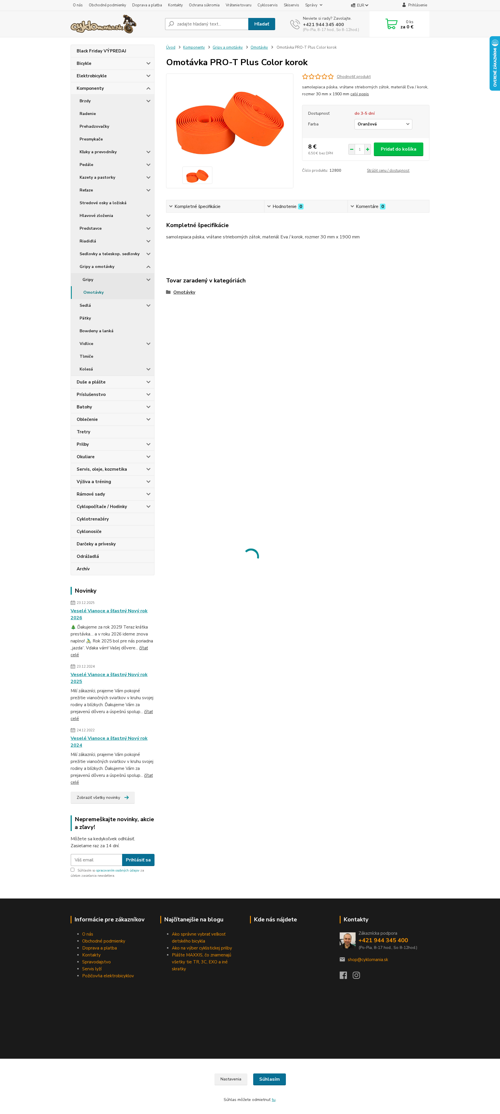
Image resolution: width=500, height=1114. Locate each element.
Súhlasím (269, 1079)
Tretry (83, 432)
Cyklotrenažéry (93, 519)
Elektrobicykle (92, 76)
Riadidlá (88, 241)
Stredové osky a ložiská (103, 203)
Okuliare (86, 457)
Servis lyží (92, 969)
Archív (83, 569)
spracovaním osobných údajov (117, 870)
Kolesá (86, 369)
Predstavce (91, 228)
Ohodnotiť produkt (354, 76)
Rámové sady (91, 494)
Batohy (84, 407)
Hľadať (261, 24)
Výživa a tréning (94, 482)
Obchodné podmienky (107, 5)
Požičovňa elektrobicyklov (108, 976)
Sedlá (85, 305)
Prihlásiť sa (138, 860)
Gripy (87, 279)
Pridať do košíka (398, 149)
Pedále (86, 164)
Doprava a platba (147, 5)
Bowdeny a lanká (96, 331)
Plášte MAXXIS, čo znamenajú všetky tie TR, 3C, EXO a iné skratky (201, 962)
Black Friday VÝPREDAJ (101, 51)
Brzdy (85, 101)
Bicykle (84, 63)
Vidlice (86, 343)
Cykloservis (268, 5)
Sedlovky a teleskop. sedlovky (109, 254)
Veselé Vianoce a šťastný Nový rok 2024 (109, 741)
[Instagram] (359, 977)
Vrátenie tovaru (238, 5)
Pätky (85, 318)
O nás (78, 5)
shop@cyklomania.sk (368, 960)
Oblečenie (87, 419)
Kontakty (175, 5)
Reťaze (86, 190)
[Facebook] (346, 977)
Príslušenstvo (91, 394)
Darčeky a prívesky (96, 544)
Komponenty (90, 88)
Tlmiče (86, 356)
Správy (311, 5)
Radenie (88, 113)
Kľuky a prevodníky (98, 152)
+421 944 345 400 (323, 24)
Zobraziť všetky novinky (98, 797)
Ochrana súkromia (204, 5)
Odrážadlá (88, 556)
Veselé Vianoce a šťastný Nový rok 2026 (109, 614)
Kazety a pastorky (97, 177)
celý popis (359, 94)
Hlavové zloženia (96, 215)
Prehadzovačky (94, 126)
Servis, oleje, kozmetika (102, 469)
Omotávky (93, 292)
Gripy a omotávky (97, 266)
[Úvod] (115, 24)
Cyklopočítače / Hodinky (102, 506)
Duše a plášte (91, 382)
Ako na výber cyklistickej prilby (202, 948)
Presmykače (91, 139)
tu (273, 1099)
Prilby (83, 444)
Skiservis (291, 5)
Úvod (170, 47)
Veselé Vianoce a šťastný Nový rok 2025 (109, 678)
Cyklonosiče (89, 531)
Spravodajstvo (96, 962)
